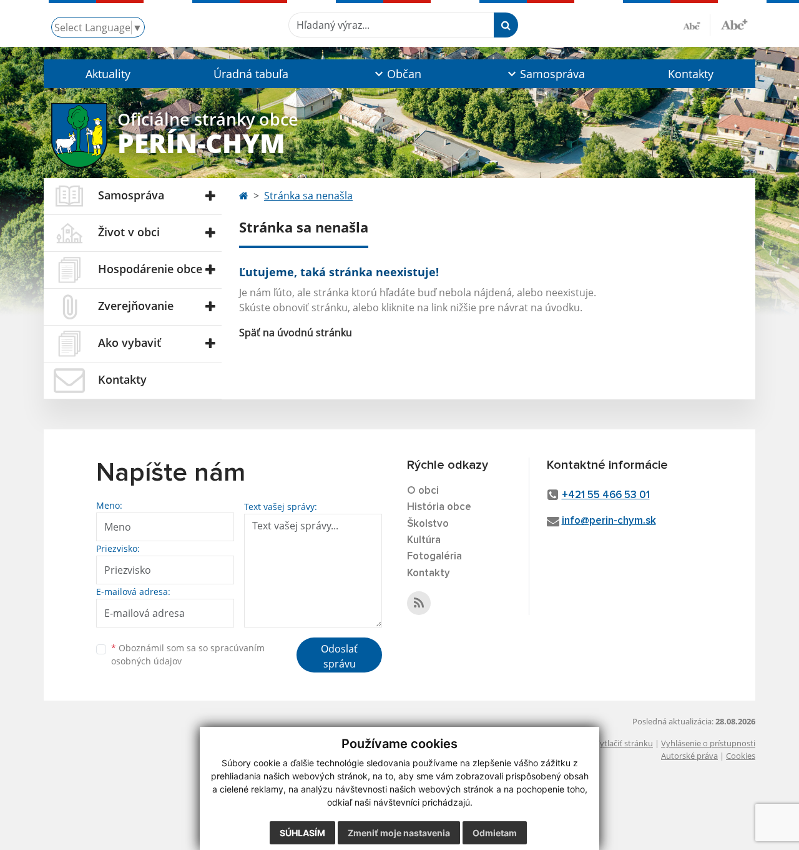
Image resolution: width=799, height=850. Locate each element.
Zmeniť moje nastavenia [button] (399, 833)
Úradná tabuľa (250, 73)
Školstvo (428, 524)
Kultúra (424, 540)
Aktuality (108, 73)
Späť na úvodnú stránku (295, 332)
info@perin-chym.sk (609, 521)
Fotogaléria (434, 556)
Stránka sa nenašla (308, 195)
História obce (439, 507)
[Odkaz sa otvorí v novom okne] (419, 603)
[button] (396, 73)
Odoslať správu (339, 656)
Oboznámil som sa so (188, 654)
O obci (423, 491)
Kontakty (690, 73)
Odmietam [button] (495, 833)
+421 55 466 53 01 (606, 495)
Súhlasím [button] (302, 833)
